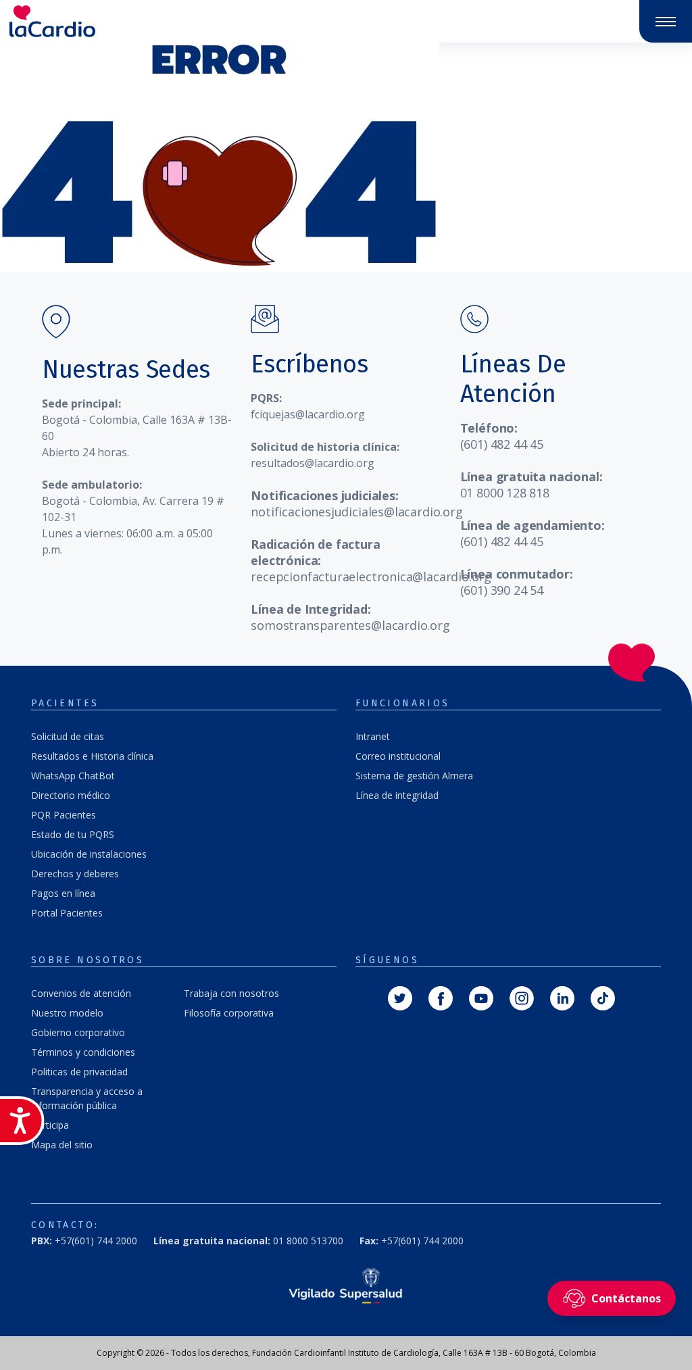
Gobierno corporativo (78, 1032)
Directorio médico (70, 795)
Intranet (372, 736)
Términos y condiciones (83, 1052)
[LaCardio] (173, 21)
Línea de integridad (397, 795)
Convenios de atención (81, 993)
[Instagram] (522, 996)
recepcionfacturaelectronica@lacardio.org (371, 576)
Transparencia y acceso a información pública (87, 1098)
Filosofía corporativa (229, 1012)
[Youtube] (481, 996)
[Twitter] (400, 996)
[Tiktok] (603, 996)
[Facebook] (440, 996)
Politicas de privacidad (79, 1071)
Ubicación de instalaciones (89, 854)
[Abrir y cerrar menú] (666, 21)
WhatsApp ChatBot (73, 775)
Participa (50, 1125)
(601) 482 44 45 (501, 444)
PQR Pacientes (63, 814)
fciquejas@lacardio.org (308, 414)
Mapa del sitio (62, 1144)
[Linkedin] (562, 996)
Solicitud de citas (67, 736)
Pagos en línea (63, 893)
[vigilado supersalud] (346, 1285)
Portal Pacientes (67, 912)
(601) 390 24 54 (501, 590)
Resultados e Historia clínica (92, 756)
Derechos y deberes (75, 873)
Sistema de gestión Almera (414, 775)
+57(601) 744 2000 (412, 1240)
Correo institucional (398, 756)
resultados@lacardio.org (312, 463)
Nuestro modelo (67, 1012)
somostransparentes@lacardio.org (350, 625)
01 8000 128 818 (504, 493)
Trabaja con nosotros (231, 993)
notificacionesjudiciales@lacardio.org (356, 512)
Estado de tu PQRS (72, 834)
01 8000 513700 (248, 1240)
